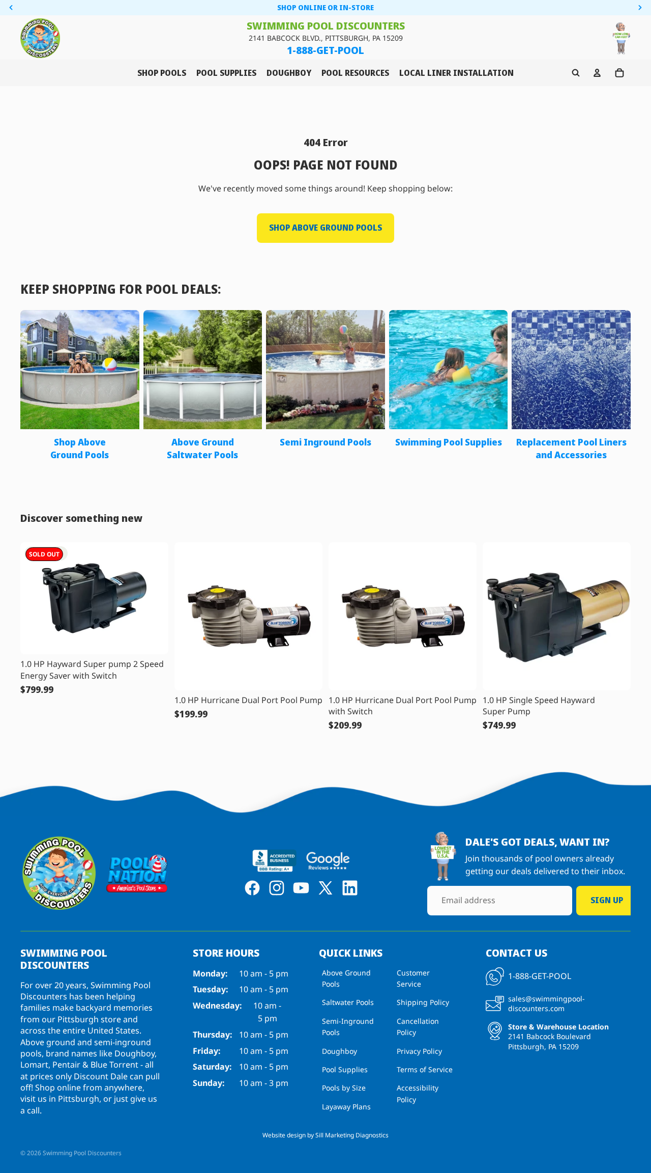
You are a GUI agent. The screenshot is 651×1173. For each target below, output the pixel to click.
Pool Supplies (345, 1069)
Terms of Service (425, 1069)
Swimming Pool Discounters (82, 1153)
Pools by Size (344, 1088)
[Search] (576, 73)
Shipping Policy (423, 1002)
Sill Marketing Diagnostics (352, 1135)
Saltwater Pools (348, 1002)
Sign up (606, 900)
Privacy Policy (419, 1050)
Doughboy (339, 1050)
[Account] (597, 73)
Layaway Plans (346, 1106)
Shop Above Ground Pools (325, 227)
